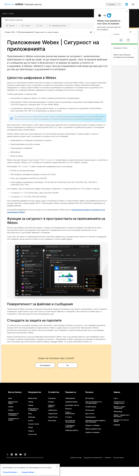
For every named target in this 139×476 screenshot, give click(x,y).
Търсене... (112, 4)
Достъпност (90, 413)
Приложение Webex (13, 402)
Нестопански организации (70, 421)
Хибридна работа (71, 430)
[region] (30, 470)
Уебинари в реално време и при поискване (95, 421)
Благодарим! (45, 365)
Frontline (68, 417)
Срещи (10, 406)
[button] (126, 4)
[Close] (57, 466)
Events (30, 420)
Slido (30, 413)
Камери (51, 401)
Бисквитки (108, 457)
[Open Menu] (133, 4)
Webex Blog (118, 411)
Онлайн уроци (90, 406)
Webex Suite (32, 398)
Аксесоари (52, 420)
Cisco (116, 398)
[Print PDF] (91, 32)
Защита (31, 431)
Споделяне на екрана (13, 419)
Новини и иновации (92, 432)
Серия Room (52, 410)
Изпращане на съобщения (13, 414)
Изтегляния (89, 398)
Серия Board (52, 413)
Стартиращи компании (70, 426)
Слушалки (52, 398)
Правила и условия (76, 457)
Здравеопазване (71, 401)
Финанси (68, 408)
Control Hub (32, 434)
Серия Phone (52, 417)
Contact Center (33, 424)
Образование (70, 398)
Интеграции (89, 410)
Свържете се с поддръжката (119, 402)
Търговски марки (118, 457)
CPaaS (30, 427)
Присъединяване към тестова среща (93, 402)
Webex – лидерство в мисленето (121, 415)
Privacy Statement (10, 472)
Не (67, 365)
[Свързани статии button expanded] (135, 48)
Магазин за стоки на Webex (121, 420)
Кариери (117, 425)
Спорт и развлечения (70, 412)
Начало (5, 13)
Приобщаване (90, 417)
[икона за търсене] (107, 4)
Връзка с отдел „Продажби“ (119, 407)
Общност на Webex (92, 425)
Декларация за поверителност (93, 457)
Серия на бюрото (51, 406)
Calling (10, 410)
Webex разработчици (93, 429)
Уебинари (31, 417)
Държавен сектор (72, 405)
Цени (10, 398)
